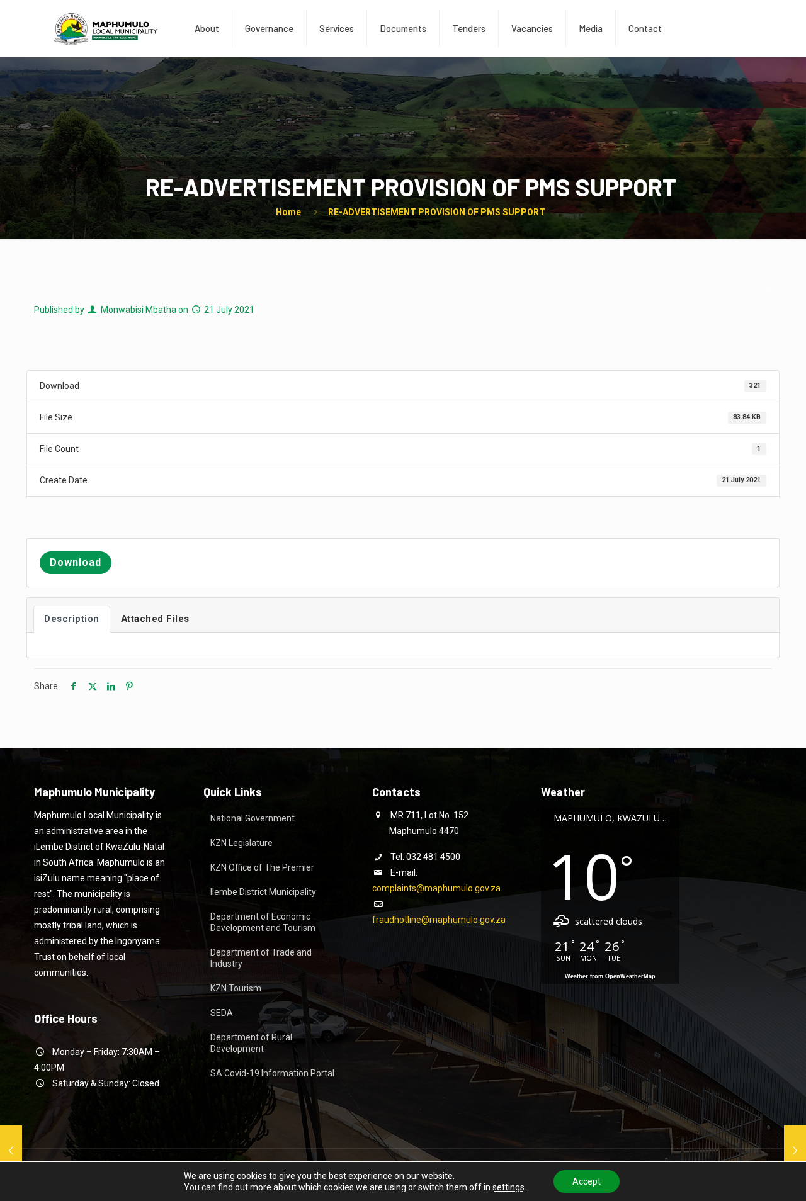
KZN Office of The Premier (262, 867)
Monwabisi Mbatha (138, 310)
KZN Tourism (235, 988)
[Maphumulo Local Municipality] (105, 28)
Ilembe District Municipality (263, 892)
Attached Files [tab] (155, 618)
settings (508, 1187)
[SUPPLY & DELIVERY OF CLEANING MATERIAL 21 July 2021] (11, 1150)
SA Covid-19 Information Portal (272, 1073)
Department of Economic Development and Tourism (262, 922)
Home (288, 212)
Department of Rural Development (251, 1043)
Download (75, 562)
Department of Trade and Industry (261, 958)
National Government (252, 818)
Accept (586, 1181)
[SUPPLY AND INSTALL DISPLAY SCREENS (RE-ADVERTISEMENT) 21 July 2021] (795, 1150)
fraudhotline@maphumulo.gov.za (439, 920)
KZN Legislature (241, 843)
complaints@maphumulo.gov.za (436, 888)
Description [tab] (71, 618)
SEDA (221, 1013)
